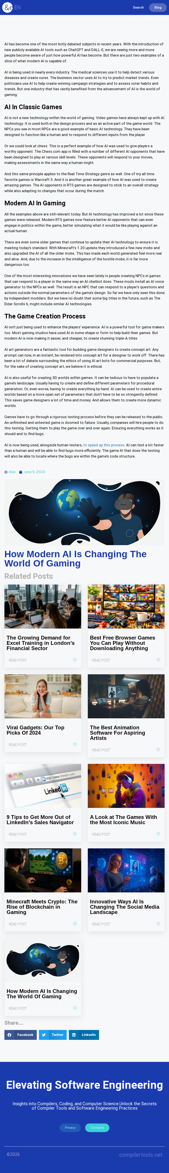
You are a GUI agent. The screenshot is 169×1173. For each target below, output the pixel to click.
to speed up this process (103, 445)
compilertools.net (140, 1155)
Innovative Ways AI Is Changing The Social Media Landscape (124, 907)
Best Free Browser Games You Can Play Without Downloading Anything (122, 643)
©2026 (13, 1154)
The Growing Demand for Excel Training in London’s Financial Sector (41, 643)
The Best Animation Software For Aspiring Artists (117, 732)
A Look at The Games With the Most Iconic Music (123, 819)
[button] (20, 1035)
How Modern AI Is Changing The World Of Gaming (42, 993)
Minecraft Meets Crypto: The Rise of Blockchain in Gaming (42, 907)
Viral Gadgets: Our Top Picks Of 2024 (35, 730)
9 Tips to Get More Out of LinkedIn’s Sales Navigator (40, 819)
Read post (18, 660)
